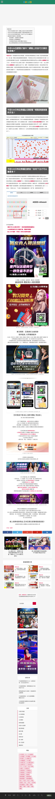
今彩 (8, 528)
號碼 (27, 784)
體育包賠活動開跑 (22, 487)
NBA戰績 (28, 756)
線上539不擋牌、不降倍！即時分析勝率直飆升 (19, 231)
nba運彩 (29, 760)
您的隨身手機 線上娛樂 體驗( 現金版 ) (18, 41)
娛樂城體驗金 (29, 778)
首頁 (20, 594)
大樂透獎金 (22, 772)
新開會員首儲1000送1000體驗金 (28, 434)
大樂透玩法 (29, 772)
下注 (21, 766)
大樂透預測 (22, 774)
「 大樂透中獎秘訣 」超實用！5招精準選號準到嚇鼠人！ (20, 569)
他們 (11, 528)
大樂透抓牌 (22, 770)
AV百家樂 (22, 754)
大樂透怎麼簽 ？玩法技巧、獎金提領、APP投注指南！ (44, 586)
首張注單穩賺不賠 (33, 487)
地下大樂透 (31, 766)
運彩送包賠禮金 (26, 489)
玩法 (29, 780)
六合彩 (25, 766)
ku (26, 754)
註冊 (28, 421)
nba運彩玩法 (22, 764)
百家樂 (21, 782)
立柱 (46, 183)
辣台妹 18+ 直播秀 (29, 482)
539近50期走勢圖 (37, 122)
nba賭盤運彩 (22, 760)
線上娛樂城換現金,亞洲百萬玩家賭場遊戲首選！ (20, 42)
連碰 (7, 185)
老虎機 (33, 782)
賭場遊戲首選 (31, 430)
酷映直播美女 (31, 480)
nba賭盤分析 (28, 758)
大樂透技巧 (27, 768)
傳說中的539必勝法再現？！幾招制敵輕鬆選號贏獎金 (21, 227)
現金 (32, 780)
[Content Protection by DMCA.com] (49, 795)
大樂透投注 (29, 770)
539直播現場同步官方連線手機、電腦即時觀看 (19, 229)
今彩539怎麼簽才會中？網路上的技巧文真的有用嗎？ (20, 30)
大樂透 (21, 768)
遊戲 (29, 786)
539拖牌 (37, 126)
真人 (26, 782)
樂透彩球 (27, 15)
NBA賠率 (22, 758)
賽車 (25, 786)
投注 (21, 780)
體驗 (21, 788)
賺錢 (21, 786)
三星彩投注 (29, 764)
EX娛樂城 (43, 60)
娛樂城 (28, 774)
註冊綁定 (19, 432)
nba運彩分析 (22, 762)
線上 (29, 782)
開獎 (32, 786)
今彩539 (8, 55)
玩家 (25, 780)
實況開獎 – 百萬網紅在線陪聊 (16, 37)
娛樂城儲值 (29, 776)
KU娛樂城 (31, 754)
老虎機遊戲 (22, 784)
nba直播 (34, 756)
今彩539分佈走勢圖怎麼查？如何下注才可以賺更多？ (20, 34)
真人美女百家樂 (38, 491)
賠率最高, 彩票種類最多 (15, 39)
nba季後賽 (22, 756)
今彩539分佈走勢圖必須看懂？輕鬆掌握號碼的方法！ (20, 32)
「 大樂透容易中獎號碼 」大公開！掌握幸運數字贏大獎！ (44, 569)
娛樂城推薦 (22, 778)
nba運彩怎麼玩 (30, 762)
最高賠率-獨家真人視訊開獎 (14, 36)
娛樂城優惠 (22, 776)
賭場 (31, 784)
